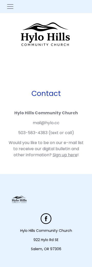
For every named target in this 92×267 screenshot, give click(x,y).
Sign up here (65, 155)
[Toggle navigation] (10, 6)
